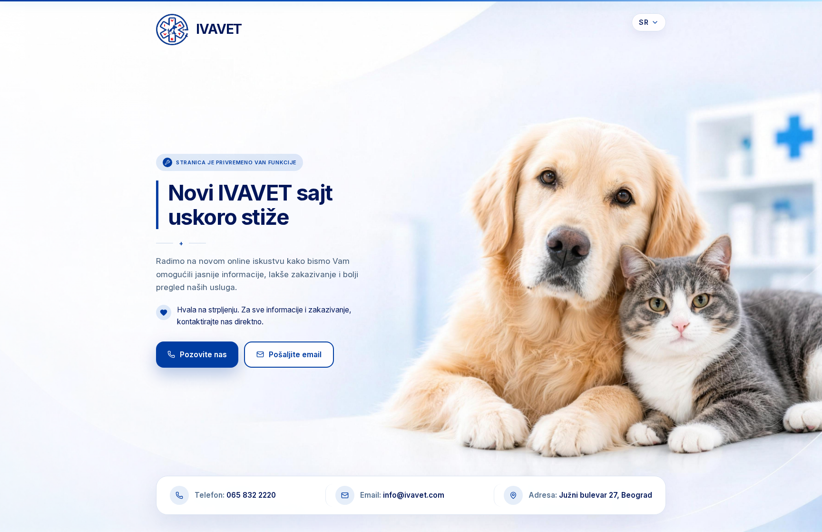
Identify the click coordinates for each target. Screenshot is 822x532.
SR (643, 22)
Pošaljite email (295, 354)
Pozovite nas (203, 354)
